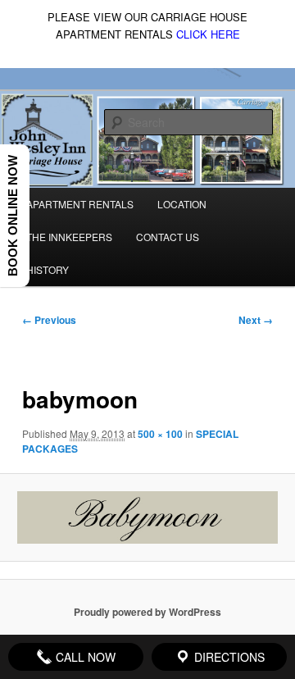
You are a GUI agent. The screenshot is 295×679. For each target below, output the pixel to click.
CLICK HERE (208, 34)
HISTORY (47, 269)
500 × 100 (160, 433)
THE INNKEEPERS (69, 237)
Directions (228, 657)
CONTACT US (167, 237)
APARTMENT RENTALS (80, 204)
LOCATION (181, 204)
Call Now (84, 657)
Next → (255, 319)
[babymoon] (147, 517)
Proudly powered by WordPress (147, 611)
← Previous (49, 319)
